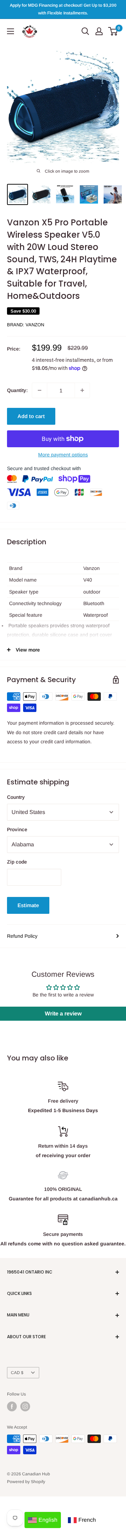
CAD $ (17, 1372)
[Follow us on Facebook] (12, 1406)
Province (17, 829)
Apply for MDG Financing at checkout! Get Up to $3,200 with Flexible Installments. (63, 9)
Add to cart (31, 416)
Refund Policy (22, 936)
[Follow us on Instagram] (25, 1406)
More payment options (63, 454)
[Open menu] (10, 31)
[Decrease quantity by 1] (39, 390)
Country (16, 797)
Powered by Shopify (26, 1481)
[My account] (99, 31)
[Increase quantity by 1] (82, 390)
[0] (113, 31)
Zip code (17, 862)
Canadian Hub (36, 1473)
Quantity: (17, 390)
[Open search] (85, 31)
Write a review (63, 1013)
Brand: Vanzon (25, 324)
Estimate (28, 905)
